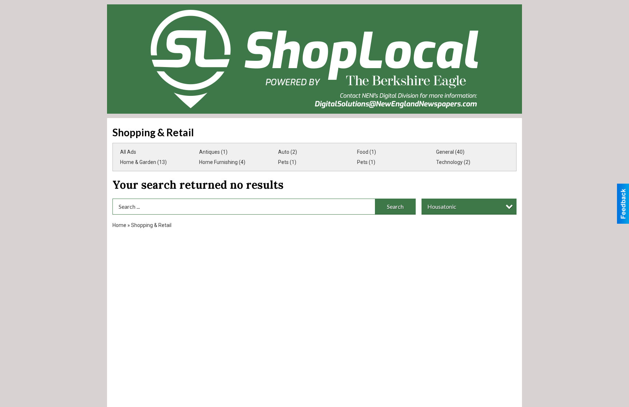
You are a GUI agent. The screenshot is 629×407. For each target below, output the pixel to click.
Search (395, 206)
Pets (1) (287, 162)
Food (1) (366, 152)
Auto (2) (287, 152)
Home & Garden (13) (143, 162)
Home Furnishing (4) (222, 162)
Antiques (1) (213, 152)
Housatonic (441, 206)
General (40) (450, 152)
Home (119, 225)
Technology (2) (453, 162)
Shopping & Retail (151, 225)
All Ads (128, 152)
